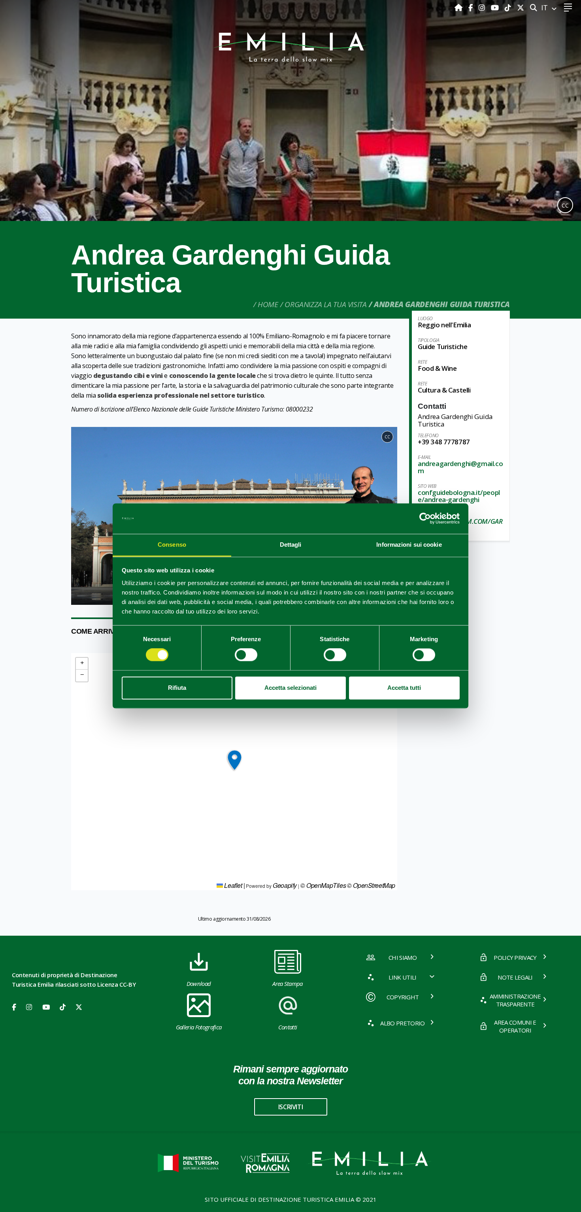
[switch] (246, 655)
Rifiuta (177, 687)
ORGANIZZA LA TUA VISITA (325, 304)
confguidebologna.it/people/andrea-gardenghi (459, 496)
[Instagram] (483, 7)
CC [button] (565, 205)
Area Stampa (287, 983)
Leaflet (232, 885)
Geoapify (285, 885)
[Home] (459, 7)
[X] (520, 7)
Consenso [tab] (172, 544)
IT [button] (545, 7)
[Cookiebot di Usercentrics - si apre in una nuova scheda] (425, 519)
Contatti (287, 1027)
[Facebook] (471, 7)
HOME (268, 304)
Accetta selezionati (290, 687)
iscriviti (290, 1107)
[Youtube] (496, 7)
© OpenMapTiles (323, 885)
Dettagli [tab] (291, 544)
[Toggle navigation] (567, 7)
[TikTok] (509, 7)
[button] (80, 516)
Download (199, 983)
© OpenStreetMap (371, 885)
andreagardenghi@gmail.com (460, 467)
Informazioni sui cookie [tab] (408, 544)
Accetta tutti (404, 687)
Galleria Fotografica (198, 1027)
